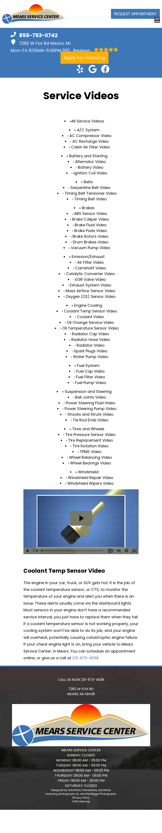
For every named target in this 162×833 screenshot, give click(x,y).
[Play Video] (27, 550)
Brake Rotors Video (90, 236)
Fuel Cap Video (90, 371)
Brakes (88, 207)
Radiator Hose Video (90, 339)
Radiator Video (91, 345)
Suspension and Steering (88, 391)
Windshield (88, 472)
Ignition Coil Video (90, 173)
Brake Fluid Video (91, 225)
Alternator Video (90, 161)
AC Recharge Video (90, 141)
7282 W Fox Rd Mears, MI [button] (44, 43)
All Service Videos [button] (87, 121)
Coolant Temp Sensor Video (90, 311)
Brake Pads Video (90, 230)
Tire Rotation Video (90, 446)
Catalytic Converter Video (90, 273)
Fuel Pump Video (90, 382)
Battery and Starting (88, 156)
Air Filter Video (90, 262)
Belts (88, 182)
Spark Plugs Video (90, 351)
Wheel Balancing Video (90, 457)
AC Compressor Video (90, 135)
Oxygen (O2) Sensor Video (91, 296)
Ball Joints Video (90, 397)
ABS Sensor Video (90, 213)
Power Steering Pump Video (90, 408)
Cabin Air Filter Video (90, 147)
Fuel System (88, 365)
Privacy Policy (81, 797)
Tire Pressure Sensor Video (90, 434)
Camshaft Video (90, 268)
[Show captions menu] (111, 550)
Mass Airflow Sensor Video (90, 290)
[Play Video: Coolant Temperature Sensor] (81, 518)
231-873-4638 (85, 658)
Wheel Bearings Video (90, 463)
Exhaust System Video (90, 285)
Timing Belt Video (90, 199)
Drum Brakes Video (90, 242)
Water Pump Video (90, 356)
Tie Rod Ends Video (90, 420)
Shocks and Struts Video (90, 414)
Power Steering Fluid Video (90, 403)
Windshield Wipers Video (90, 483)
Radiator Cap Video (90, 333)
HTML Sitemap (81, 801)
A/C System (88, 130)
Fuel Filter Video (90, 377)
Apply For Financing (84, 58)
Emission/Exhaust (88, 256)
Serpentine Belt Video (90, 187)
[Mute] (119, 550)
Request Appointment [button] (135, 13)
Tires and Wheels (88, 428)
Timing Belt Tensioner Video (91, 193)
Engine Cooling (88, 305)
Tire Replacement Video (90, 440)
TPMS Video (90, 451)
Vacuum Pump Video (90, 247)
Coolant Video (90, 316)
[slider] (73, 550)
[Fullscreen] (135, 550)
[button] (80, 69)
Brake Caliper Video (90, 219)
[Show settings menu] (127, 550)
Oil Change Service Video (90, 322)
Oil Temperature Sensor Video (90, 328)
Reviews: (77, 50)
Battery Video (90, 167)
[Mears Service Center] (33, 14)
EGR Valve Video (90, 279)
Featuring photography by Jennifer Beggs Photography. (81, 794)
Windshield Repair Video (90, 477)
